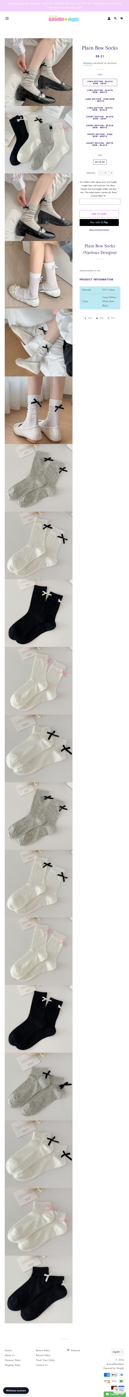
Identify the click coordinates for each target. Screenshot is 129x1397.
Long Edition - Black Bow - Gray (100, 82)
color (100, 75)
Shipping (87, 63)
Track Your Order (45, 1360)
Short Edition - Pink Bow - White (99, 135)
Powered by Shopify (113, 1368)
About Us (10, 1355)
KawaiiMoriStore (115, 1364)
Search (8, 1350)
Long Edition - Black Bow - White (100, 91)
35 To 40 (100, 162)
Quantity (91, 173)
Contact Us (42, 1365)
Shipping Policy (13, 1365)
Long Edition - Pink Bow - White (100, 100)
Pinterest (75, 1350)
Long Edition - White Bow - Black (100, 109)
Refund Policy (43, 1355)
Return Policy (43, 1350)
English (116, 1352)
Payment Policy (13, 1360)
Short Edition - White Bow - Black (99, 144)
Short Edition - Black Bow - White (99, 126)
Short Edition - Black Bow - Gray (99, 117)
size (100, 155)
